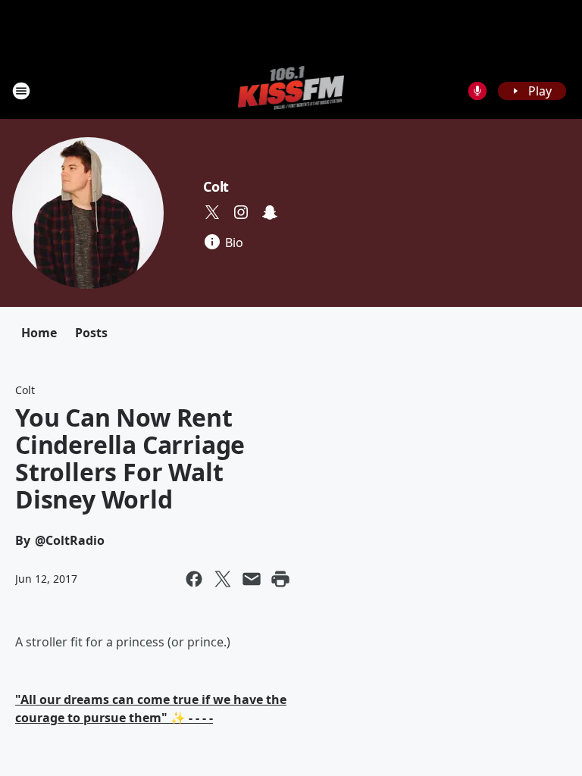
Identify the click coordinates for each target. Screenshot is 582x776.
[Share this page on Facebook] (194, 579)
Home (39, 332)
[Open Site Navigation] (21, 91)
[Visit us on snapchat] (270, 212)
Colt (216, 186)
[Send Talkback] (477, 91)
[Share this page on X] (222, 579)
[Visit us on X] (212, 212)
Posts (91, 332)
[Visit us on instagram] (241, 212)
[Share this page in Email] (251, 579)
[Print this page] (280, 579)
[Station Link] (291, 90)
